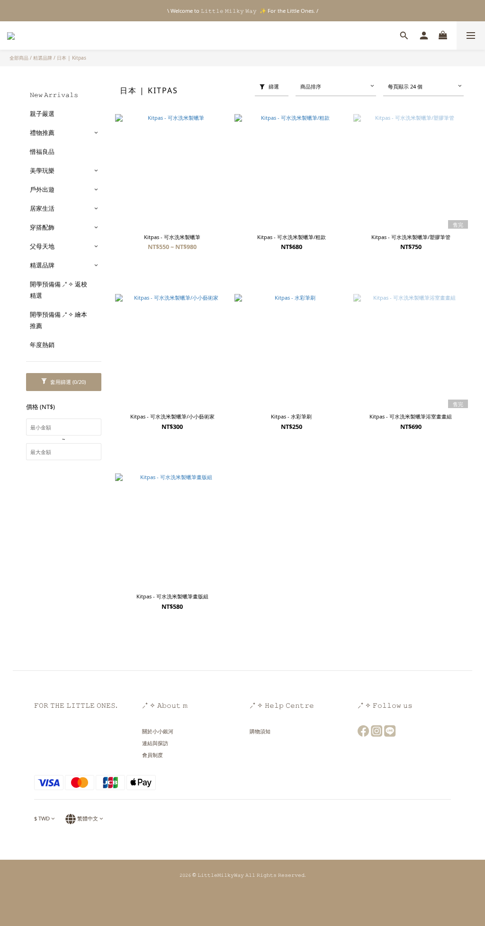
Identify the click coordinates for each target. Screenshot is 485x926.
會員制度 (152, 754)
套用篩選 (67, 381)
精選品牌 (42, 57)
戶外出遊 (42, 189)
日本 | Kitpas (71, 57)
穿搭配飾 (42, 227)
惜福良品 (42, 151)
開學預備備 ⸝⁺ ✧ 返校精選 (58, 290)
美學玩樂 (42, 170)
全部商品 (18, 57)
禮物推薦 (42, 132)
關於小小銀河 (157, 731)
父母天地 (42, 246)
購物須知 (260, 731)
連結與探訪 (155, 743)
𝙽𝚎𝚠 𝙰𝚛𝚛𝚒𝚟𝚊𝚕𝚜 (54, 94)
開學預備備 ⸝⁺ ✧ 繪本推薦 (58, 320)
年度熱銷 (42, 344)
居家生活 (42, 208)
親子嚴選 (42, 113)
